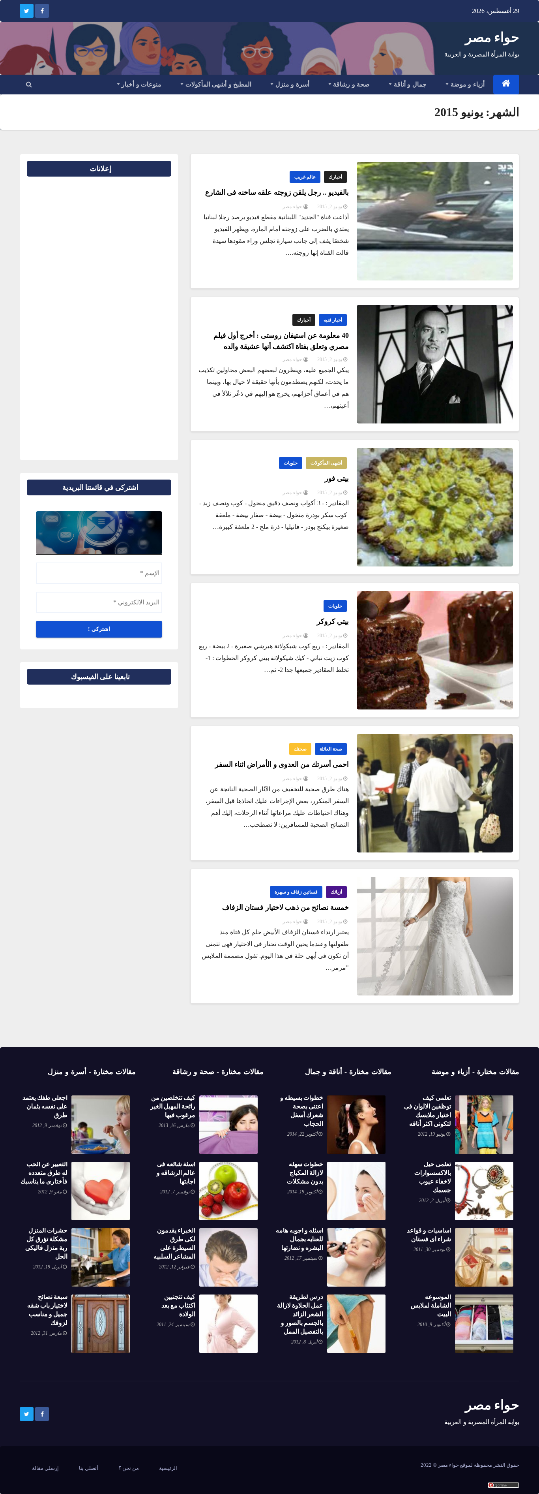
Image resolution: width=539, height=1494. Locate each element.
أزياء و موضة (467, 84)
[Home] (506, 84)
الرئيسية (168, 1468)
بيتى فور (337, 478)
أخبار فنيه (333, 320)
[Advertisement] (146, 315)
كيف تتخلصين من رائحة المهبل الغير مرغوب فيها (172, 1106)
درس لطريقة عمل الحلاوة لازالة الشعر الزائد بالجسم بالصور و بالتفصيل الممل (300, 1314)
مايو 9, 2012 (50, 1192)
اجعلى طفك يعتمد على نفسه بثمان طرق (44, 1106)
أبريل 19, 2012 (47, 1267)
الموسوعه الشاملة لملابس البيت (431, 1305)
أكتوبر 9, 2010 (431, 1324)
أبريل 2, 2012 (432, 1200)
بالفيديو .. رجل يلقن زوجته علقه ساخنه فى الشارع (277, 192)
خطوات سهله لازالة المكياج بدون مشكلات (305, 1173)
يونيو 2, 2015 (329, 206)
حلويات (291, 463)
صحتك (300, 749)
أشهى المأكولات (326, 463)
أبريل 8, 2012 (304, 1342)
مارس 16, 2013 (174, 1125)
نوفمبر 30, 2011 (429, 1249)
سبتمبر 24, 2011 (173, 1324)
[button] (29, 84)
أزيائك (336, 892)
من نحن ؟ (128, 1468)
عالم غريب (305, 177)
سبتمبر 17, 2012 (300, 1258)
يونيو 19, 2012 (431, 1134)
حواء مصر (492, 37)
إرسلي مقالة (45, 1468)
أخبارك (335, 177)
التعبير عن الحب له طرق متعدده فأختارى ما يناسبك (44, 1173)
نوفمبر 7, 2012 (174, 1192)
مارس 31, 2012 (46, 1333)
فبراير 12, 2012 (174, 1267)
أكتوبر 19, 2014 (302, 1192)
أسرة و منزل (291, 84)
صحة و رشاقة (350, 84)
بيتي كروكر (333, 621)
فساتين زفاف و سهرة (296, 892)
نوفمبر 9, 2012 (47, 1125)
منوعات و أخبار (141, 84)
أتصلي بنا (88, 1468)
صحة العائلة (331, 749)
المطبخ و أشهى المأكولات (217, 84)
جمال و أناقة (409, 84)
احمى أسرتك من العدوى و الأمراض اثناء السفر (282, 764)
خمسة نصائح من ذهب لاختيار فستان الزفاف (285, 907)
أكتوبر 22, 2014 (302, 1134)
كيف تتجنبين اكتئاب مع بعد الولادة (178, 1305)
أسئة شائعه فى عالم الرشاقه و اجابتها (176, 1173)
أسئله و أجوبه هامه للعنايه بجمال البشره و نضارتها (299, 1239)
